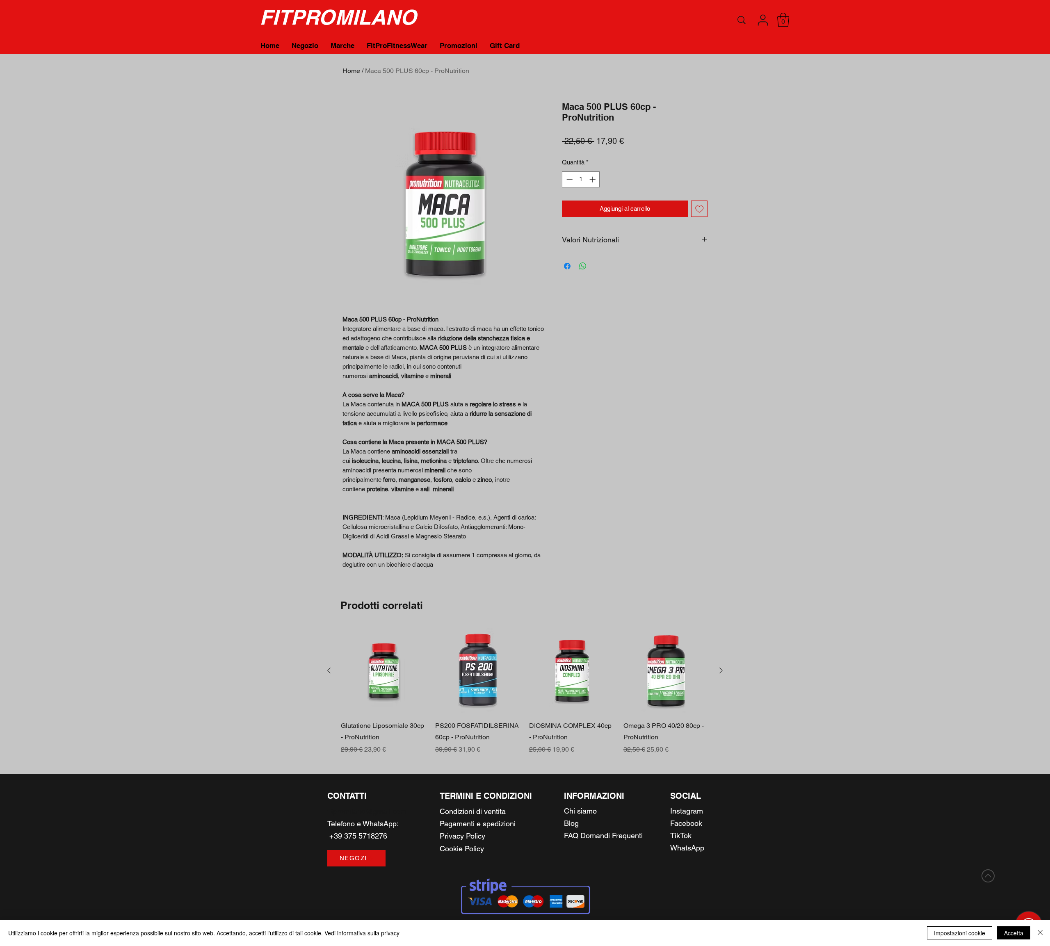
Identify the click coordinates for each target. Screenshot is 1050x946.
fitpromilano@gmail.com (366, 811)
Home (351, 71)
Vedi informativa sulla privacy (361, 933)
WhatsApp (380, 823)
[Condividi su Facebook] (567, 266)
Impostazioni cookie (959, 933)
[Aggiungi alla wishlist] (699, 209)
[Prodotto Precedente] (329, 670)
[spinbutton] (581, 179)
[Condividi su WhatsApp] (583, 266)
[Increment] (593, 179)
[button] (763, 20)
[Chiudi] (1040, 932)
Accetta (1013, 933)
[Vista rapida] (384, 671)
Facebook (686, 823)
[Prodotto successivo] (721, 670)
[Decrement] (568, 179)
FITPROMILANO (338, 17)
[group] (525, 691)
